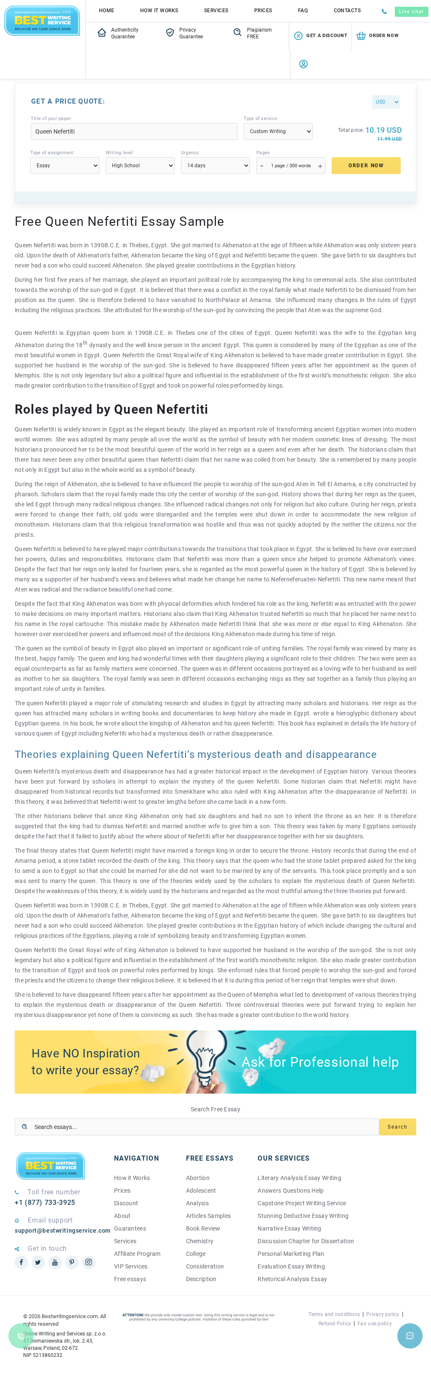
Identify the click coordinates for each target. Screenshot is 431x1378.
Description (201, 1279)
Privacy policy (382, 1314)
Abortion (198, 1178)
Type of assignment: (52, 152)
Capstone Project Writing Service (302, 1203)
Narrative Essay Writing (289, 1228)
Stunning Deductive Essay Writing (303, 1215)
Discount (126, 1203)
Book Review (203, 1228)
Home (106, 10)
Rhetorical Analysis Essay (292, 1279)
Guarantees (130, 1228)
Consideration (205, 1266)
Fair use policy (374, 1324)
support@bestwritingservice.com (58, 1230)
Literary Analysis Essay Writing (299, 1178)
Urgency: (190, 152)
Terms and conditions (334, 1314)
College (196, 1253)
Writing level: (120, 152)
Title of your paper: (51, 118)
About (122, 1215)
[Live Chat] (410, 1336)
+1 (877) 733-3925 (45, 1203)
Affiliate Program (137, 1253)
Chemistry (200, 1241)
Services (216, 10)
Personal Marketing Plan (291, 1253)
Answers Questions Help (291, 1190)
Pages (263, 152)
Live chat (411, 11)
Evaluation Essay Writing (291, 1266)
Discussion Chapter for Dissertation (306, 1241)
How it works (159, 10)
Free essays (130, 1279)
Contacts (347, 10)
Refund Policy (335, 1324)
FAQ (303, 10)
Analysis (197, 1203)
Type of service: (261, 118)
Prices (263, 10)
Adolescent (201, 1190)
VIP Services (130, 1266)
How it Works (132, 1178)
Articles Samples (208, 1215)
